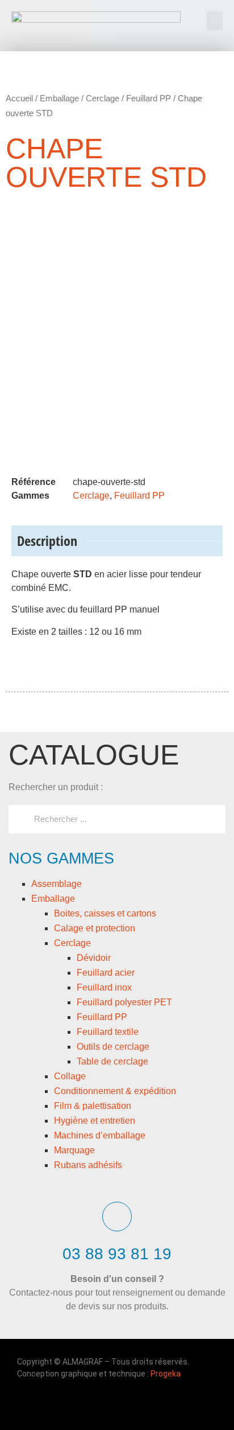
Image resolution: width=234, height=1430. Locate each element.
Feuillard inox (104, 987)
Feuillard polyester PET (124, 1002)
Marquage (74, 1150)
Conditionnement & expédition (115, 1091)
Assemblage (56, 884)
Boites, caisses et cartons (105, 913)
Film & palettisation (92, 1106)
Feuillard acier (106, 972)
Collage (70, 1076)
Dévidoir (94, 958)
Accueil (19, 98)
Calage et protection (94, 928)
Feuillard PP (102, 1017)
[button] (215, 20)
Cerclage (72, 943)
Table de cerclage (112, 1061)
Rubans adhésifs (88, 1165)
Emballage (53, 898)
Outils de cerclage (113, 1046)
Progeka (166, 1373)
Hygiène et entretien (94, 1120)
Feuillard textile (108, 1032)
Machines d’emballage (99, 1135)
